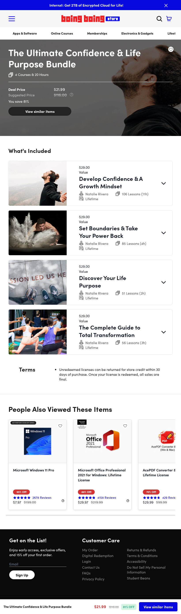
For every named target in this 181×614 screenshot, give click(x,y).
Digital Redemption (97, 555)
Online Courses (62, 33)
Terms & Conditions (142, 555)
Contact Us (91, 567)
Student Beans (138, 578)
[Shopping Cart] (169, 18)
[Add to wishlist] (170, 49)
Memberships (97, 33)
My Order (90, 549)
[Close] (166, 5)
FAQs (86, 572)
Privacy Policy (93, 578)
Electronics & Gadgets (137, 33)
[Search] (159, 18)
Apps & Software (25, 33)
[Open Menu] (12, 18)
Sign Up (22, 574)
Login (86, 561)
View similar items (40, 111)
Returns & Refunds (141, 549)
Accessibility (136, 561)
